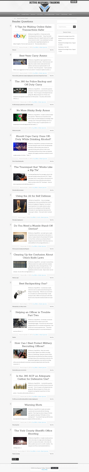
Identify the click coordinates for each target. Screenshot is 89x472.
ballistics (26, 399)
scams (15, 49)
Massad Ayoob (18, 161)
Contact (57, 14)
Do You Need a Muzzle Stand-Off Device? (33, 227)
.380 (14, 104)
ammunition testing (21, 399)
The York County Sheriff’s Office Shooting (33, 432)
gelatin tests (21, 75)
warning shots (16, 424)
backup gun (18, 104)
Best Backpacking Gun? (33, 283)
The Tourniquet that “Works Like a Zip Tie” (33, 169)
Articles (39, 217)
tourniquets (21, 190)
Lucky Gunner (35, 75)
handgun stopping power (28, 75)
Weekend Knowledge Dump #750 (66, 36)
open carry (20, 370)
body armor (16, 130)
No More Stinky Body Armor (33, 110)
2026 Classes (40, 14)
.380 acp (15, 399)
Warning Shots (33, 404)
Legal (17, 277)
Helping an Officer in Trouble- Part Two (33, 314)
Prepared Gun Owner (43, 75)
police (32, 104)
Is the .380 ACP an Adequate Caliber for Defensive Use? (33, 377)
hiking (22, 306)
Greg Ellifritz (36, 47)
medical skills (16, 190)
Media (70, 14)
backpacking (16, 306)
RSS (75, 2)
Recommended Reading (49, 14)
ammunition (16, 75)
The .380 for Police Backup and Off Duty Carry (33, 83)
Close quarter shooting (18, 248)
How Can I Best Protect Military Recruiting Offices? (33, 345)
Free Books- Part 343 (63, 47)
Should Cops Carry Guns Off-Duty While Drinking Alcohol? (33, 138)
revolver (24, 306)
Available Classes (25, 14)
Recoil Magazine (26, 248)
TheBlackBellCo (54, 468)
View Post (52, 49)
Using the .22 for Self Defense (33, 196)
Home (18, 14)
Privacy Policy (44, 469)
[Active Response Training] (44, 6)
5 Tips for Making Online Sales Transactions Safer (33, 28)
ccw (14, 161)
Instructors (33, 14)
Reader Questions (43, 47)
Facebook (72, 2)
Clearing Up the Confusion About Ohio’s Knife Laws (33, 256)
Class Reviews (64, 14)
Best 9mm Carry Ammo (33, 55)
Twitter (74, 2)
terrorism (24, 370)
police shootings (17, 453)
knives (15, 277)
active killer (16, 370)
